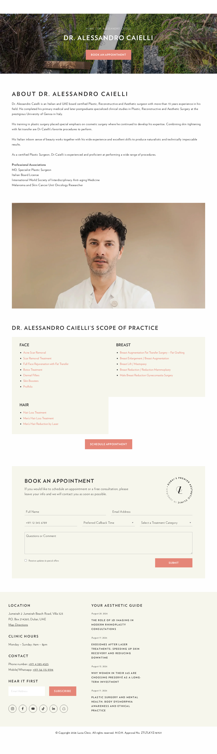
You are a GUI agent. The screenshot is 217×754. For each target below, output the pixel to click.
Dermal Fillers (31, 375)
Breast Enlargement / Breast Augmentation (144, 358)
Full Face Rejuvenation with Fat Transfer (45, 364)
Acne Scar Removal (34, 352)
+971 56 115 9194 (43, 669)
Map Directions (18, 624)
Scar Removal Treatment (37, 358)
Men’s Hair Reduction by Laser (41, 424)
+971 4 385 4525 (39, 664)
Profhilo (28, 386)
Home (90, 28)
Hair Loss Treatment (34, 412)
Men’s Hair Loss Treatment (38, 418)
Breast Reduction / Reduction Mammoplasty (145, 369)
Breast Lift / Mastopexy (133, 364)
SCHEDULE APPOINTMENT (108, 444)
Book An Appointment (108, 54)
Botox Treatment (32, 369)
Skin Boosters (30, 381)
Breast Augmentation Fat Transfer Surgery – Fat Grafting (152, 352)
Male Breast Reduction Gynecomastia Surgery (146, 375)
